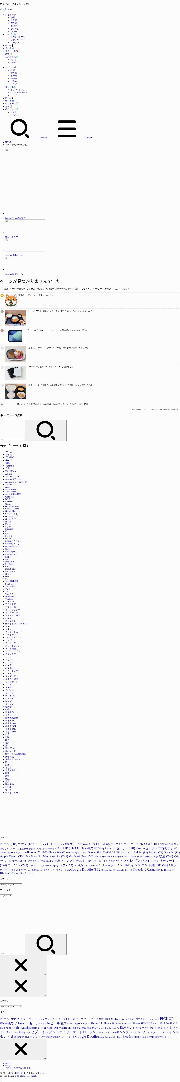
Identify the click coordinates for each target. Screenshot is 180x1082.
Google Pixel (10, 511)
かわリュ (15, 62)
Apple (7, 487)
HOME (8, 142)
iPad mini (172, 852)
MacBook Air (55, 856)
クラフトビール (99, 844)
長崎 (31, 849)
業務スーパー (51, 870)
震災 (7, 781)
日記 (7, 737)
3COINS (37, 870)
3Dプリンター (11, 471)
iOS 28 (50, 849)
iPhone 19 (71, 853)
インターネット (12, 612)
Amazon (8, 474)
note (7, 576)
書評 (7, 743)
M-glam (21, 1075)
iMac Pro (153, 856)
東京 (24, 849)
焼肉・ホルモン (12, 759)
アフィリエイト (12, 607)
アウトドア (10, 604)
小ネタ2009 (10, 723)
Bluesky (158, 869)
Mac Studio (140, 856)
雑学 (7, 776)
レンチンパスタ (98, 865)
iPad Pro (140, 852)
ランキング (10, 696)
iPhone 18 (56, 852)
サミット (64, 870)
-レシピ (8, 454)
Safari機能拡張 (12, 581)
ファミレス (10, 673)
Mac (7, 559)
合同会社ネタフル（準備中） (19, 1068)
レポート (9, 698)
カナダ (26, 844)
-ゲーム (8, 452)
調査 (7, 773)
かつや (14, 31)
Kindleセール (11, 551)
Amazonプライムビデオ (16, 482)
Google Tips (109, 870)
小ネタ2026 (10, 732)
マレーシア (78, 844)
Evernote (62, 844)
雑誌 (7, 779)
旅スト (14, 59)
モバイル (9, 690)
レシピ (80, 865)
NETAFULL (19, 1073)
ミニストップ (41, 849)
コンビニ (9, 640)
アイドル (9, 601)
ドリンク (9, 659)
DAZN (8, 499)
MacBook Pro (81, 856)
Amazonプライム (13, 479)
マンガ (8, 684)
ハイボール (10, 668)
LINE (7, 557)
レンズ (8, 701)
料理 (7, 734)
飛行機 (8, 787)
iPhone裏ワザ (11, 546)
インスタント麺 (147, 865)
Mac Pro (125, 856)
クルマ (8, 626)
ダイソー (23, 869)
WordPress (9, 596)
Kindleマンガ (11, 554)
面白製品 (9, 784)
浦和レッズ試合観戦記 (15, 754)
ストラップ (10, 643)
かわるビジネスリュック (16, 623)
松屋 (13, 17)
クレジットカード (13, 632)
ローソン (15, 42)
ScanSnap (9, 584)
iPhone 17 (37, 852)
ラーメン (9, 693)
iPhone (8, 538)
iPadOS (8, 536)
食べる (8, 790)
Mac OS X (9, 562)
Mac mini (111, 856)
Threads (142, 869)
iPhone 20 (82, 853)
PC (6, 579)
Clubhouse (9, 497)
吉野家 (14, 23)
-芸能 (7, 468)
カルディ (7, 869)
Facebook (9, 501)
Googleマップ (11, 516)
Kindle (8, 549)
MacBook (9, 564)
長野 (147, 844)
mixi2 (170, 870)
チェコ (117, 844)
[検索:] (12, 439)
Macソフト (10, 571)
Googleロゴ (10, 519)
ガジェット (10, 621)
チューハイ (44, 844)
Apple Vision (10, 489)
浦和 (7, 745)
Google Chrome (12, 509)
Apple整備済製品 (13, 494)
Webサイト (10, 594)
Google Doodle (86, 869)
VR (6, 591)
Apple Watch (10, 492)
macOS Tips (10, 569)
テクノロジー (11, 654)
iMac (99, 856)
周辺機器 (9, 712)
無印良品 (9, 756)
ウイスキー (11, 849)
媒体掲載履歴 (11, 718)
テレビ (8, 657)
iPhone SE (97, 852)
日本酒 (158, 844)
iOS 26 (113, 852)
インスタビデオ (12, 610)
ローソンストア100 (40, 865)
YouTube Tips (124, 870)
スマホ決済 (10, 648)
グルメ (8, 629)
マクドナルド (11, 682)
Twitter (8, 589)
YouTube (9, 599)
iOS (7, 531)
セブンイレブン (18, 37)
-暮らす (8, 460)
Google (8, 504)
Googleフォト (11, 513)
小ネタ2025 (10, 729)
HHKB (8, 522)
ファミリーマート (19, 40)
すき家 (14, 20)
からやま (15, 28)
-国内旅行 (9, 457)
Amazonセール (12, 476)
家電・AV (9, 720)
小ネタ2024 (10, 726)
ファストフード (12, 671)
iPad (7, 533)
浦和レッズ (10, 751)
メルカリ (9, 687)
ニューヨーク (133, 844)
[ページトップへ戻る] (1, 1081)
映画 (7, 740)
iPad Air (155, 852)
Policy (8, 1065)
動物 (7, 709)
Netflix (8, 574)
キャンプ (63, 865)
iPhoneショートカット (13, 852)
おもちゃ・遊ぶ (12, 615)
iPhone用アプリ (12, 544)
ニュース (9, 662)
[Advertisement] (79, 814)
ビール (8, 844)
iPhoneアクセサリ (13, 541)
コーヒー (9, 635)
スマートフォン (12, 646)
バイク (8, 665)
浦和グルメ (10, 748)
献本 (7, 765)
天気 (7, 715)
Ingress (8, 526)
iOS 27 (126, 852)
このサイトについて (14, 637)
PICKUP (66, 848)
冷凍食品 (170, 865)
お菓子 (8, 618)
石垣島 (8, 768)
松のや (14, 26)
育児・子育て (11, 770)
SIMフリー (10, 586)
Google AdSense (12, 506)
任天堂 (8, 707)
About (8, 1063)
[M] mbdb (31, 1075)
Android (8, 484)
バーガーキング (104, 861)
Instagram (9, 529)
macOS (8, 566)
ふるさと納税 (11, 679)
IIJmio (8, 524)
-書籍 (7, 463)
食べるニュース (12, 792)
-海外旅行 (9, 466)
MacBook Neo (118, 1019)
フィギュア (10, 676)
